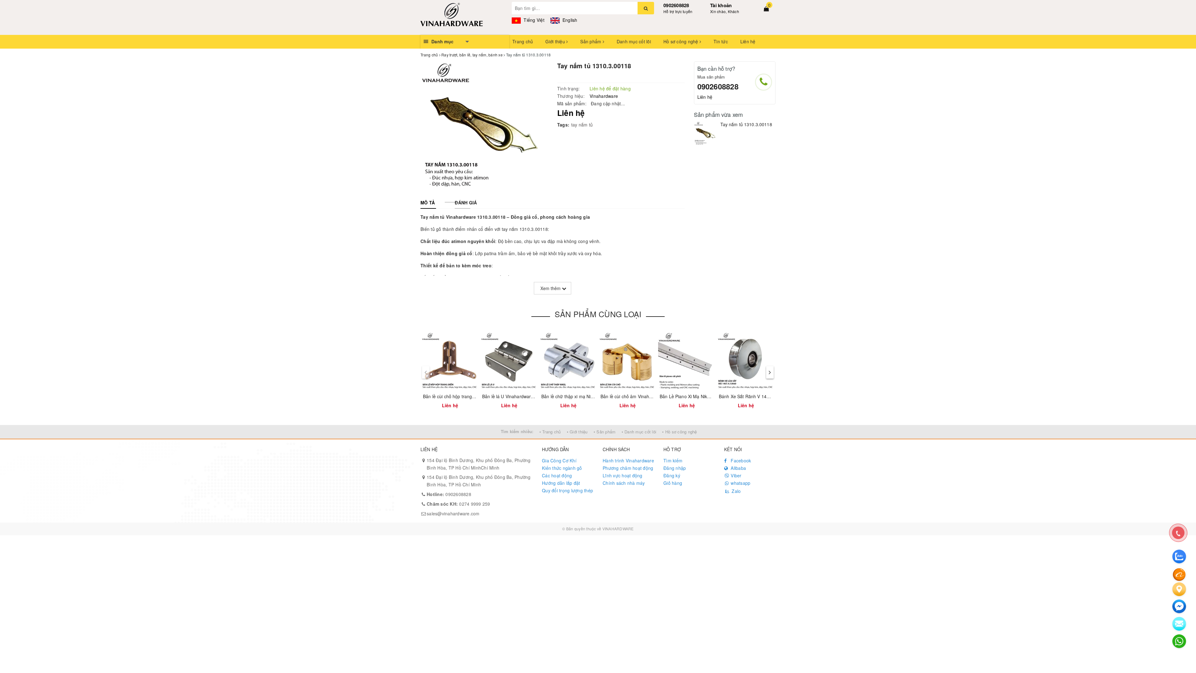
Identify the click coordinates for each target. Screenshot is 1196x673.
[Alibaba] (1179, 574)
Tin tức (721, 41)
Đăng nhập (674, 468)
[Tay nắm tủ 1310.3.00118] (705, 133)
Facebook (740, 460)
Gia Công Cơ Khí (559, 460)
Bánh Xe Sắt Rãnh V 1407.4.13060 (754, 396)
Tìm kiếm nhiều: (517, 431)
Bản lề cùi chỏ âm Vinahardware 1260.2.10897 (647, 396)
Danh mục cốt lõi (634, 41)
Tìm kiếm (672, 460)
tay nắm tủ (582, 125)
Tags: (563, 125)
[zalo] (1179, 556)
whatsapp (739, 483)
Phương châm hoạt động (628, 468)
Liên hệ (748, 41)
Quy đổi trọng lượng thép (567, 490)
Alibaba (737, 468)
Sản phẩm (591, 41)
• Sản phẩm (605, 432)
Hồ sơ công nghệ (681, 41)
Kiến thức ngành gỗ (562, 468)
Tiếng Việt (533, 20)
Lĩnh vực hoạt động (623, 475)
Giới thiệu (555, 41)
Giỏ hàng (672, 483)
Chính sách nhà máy (624, 483)
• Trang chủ (550, 432)
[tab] (427, 202)
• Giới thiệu (577, 432)
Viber (735, 475)
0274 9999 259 (458, 504)
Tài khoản (721, 5)
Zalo (735, 491)
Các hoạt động (557, 475)
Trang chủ (522, 41)
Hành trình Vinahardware (628, 460)
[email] (1179, 606)
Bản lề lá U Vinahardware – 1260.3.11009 (524, 396)
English (569, 20)
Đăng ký (671, 475)
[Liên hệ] (1179, 589)
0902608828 (676, 5)
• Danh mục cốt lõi (639, 432)
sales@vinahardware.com (453, 513)
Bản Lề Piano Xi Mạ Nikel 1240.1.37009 (700, 396)
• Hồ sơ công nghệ (679, 432)
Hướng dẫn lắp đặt (561, 483)
